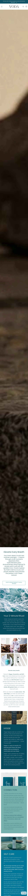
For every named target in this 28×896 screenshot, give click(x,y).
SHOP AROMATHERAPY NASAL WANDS (14, 583)
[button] (1, 6)
